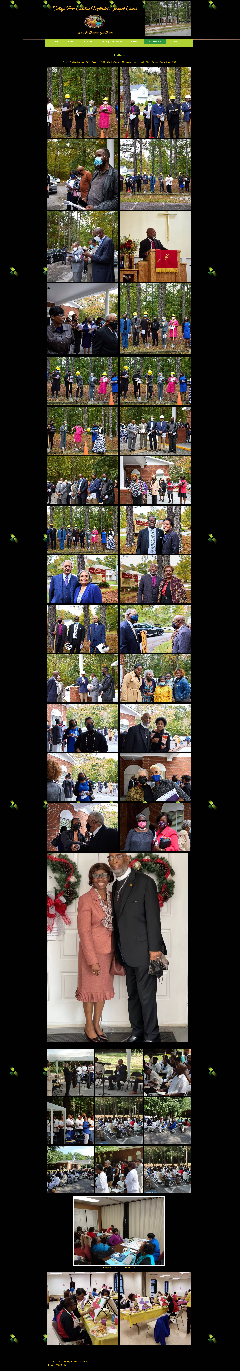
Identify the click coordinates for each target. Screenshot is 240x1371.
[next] (186, 605)
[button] (82, 102)
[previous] (52, 605)
